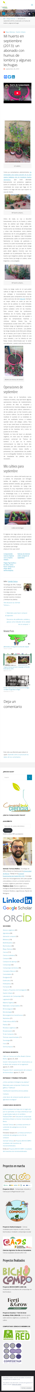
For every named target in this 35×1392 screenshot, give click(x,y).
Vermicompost (7, 1047)
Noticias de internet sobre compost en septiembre (24, 556)
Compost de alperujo (10, 962)
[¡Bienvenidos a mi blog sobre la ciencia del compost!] (17, 640)
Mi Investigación (8, 1009)
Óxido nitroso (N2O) (9, 1021)
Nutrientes (6, 1018)
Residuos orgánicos (9, 1028)
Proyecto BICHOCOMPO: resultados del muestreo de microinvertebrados (17, 1143)
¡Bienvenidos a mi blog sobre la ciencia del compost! (16, 647)
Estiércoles (6, 980)
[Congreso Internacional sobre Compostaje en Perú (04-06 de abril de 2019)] (17, 659)
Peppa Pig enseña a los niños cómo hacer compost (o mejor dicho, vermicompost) (10, 566)
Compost (6, 958)
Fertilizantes (7, 984)
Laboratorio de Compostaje (12, 996)
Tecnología (6, 1040)
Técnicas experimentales (11, 1037)
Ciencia (5, 952)
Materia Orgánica (8, 1003)
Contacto (6, 1094)
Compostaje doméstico (10, 968)
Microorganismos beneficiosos (13, 1015)
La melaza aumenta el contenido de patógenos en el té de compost (16, 1127)
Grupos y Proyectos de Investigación (15, 990)
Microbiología (7, 1012)
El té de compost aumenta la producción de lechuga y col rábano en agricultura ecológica (16, 688)
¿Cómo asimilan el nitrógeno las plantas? (16, 1082)
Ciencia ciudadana (8, 955)
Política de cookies (16, 1384)
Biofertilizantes (7, 943)
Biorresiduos (7, 946)
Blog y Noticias (11, 19)
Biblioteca (6, 939)
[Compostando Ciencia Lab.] (4, 5)
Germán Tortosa (8, 1124)
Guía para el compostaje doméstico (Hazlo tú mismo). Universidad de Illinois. (17, 1119)
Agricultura (6, 933)
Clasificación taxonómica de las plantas (15, 1091)
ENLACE (22, 299)
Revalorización (7, 1031)
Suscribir (7, 830)
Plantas (5, 1024)
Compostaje (7, 965)
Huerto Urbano (20, 32)
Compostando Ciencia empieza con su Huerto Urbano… (9, 557)
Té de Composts (8, 1034)
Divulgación (6, 977)
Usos (4, 1043)
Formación (6, 987)
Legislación (6, 999)
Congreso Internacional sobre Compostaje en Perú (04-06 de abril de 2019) (17, 668)
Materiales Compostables (11, 1006)
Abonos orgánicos (9, 930)
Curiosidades (7, 974)
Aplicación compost (9, 936)
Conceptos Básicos (9, 971)
